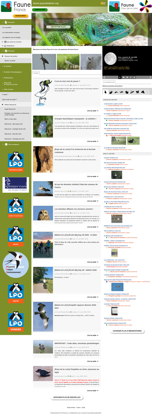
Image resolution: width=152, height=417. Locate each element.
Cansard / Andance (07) (111, 157)
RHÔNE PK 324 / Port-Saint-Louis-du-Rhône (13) (118, 226)
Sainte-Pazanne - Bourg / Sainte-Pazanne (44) (117, 133)
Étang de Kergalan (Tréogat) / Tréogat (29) (116, 270)
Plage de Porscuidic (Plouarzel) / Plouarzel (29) (117, 279)
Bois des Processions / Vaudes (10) (114, 162)
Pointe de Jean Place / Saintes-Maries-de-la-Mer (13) (119, 211)
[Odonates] (132, 92)
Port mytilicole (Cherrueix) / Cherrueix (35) (116, 128)
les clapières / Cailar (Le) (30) (112, 113)
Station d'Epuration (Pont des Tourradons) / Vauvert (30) (120, 123)
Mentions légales (71, 407)
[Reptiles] (121, 92)
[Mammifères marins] (116, 92)
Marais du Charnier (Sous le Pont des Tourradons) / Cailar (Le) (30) (123, 118)
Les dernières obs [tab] (109, 82)
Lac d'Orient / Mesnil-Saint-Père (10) (114, 167)
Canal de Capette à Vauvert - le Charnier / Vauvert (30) (120, 299)
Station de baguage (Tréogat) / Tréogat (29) (116, 294)
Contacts (78, 407)
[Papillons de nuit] (142, 92)
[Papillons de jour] (137, 92)
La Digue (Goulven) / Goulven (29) (114, 275)
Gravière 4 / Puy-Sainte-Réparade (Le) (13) (116, 201)
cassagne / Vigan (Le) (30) (111, 304)
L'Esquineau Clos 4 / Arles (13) (113, 206)
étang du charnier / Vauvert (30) (113, 318)
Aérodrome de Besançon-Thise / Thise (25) (116, 265)
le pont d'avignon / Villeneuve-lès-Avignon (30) (117, 108)
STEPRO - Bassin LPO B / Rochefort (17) (116, 245)
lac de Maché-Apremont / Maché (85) (115, 148)
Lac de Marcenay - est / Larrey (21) (114, 260)
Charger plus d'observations (127, 331)
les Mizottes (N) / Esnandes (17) (113, 235)
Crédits (83, 407)
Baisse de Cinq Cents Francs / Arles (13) (116, 191)
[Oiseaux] (105, 92)
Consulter (40, 10)
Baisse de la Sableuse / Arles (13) (114, 187)
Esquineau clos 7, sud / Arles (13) (114, 196)
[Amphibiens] (126, 92)
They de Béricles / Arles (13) (112, 231)
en (104, 3)
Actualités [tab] (36, 73)
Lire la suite (92, 111)
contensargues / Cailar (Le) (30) (113, 104)
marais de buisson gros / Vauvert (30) (115, 323)
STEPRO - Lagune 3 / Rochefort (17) (114, 240)
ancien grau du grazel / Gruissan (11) (114, 182)
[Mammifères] (111, 92)
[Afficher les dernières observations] (112, 86)
